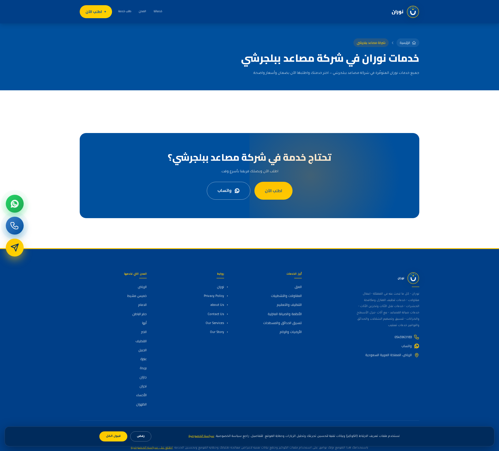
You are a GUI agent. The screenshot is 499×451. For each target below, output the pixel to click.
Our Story (217, 332)
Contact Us (216, 314)
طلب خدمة (124, 11)
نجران (143, 386)
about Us (217, 305)
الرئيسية (405, 43)
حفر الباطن (139, 314)
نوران (220, 287)
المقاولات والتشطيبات (286, 296)
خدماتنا (158, 11)
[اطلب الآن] (15, 248)
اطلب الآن (93, 11)
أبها (144, 323)
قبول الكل (113, 436)
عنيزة (143, 359)
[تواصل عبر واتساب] (15, 204)
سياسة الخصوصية (201, 436)
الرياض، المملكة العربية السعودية (388, 355)
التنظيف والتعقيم (289, 305)
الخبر (144, 332)
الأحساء (141, 395)
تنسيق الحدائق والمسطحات (282, 323)
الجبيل (142, 350)
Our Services (215, 323)
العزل (298, 287)
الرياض (142, 287)
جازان (143, 377)
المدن (142, 11)
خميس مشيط (137, 296)
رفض (141, 436)
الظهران (141, 404)
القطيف (141, 341)
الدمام (142, 305)
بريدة (143, 368)
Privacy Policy (214, 296)
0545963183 (403, 337)
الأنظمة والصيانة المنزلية (284, 314)
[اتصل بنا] (15, 226)
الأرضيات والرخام (290, 332)
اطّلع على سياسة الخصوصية (152, 448)
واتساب (224, 190)
